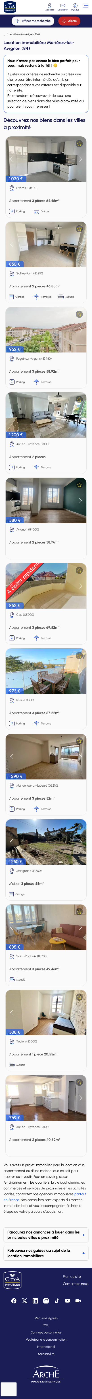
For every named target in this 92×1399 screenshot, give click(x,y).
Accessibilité (46, 1354)
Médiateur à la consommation (46, 1340)
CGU (46, 1325)
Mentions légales (46, 1318)
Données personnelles (46, 1332)
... (4, 34)
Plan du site (72, 1276)
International (46, 1347)
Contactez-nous (75, 1284)
